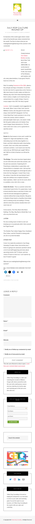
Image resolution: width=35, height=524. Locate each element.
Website (6, 340)
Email (6, 330)
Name (6, 321)
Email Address (17, 406)
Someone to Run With (19, 85)
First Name (10, 411)
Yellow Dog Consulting (17, 9)
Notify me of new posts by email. (15, 354)
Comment (7, 295)
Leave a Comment (25, 32)
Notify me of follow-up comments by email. (18, 349)
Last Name (10, 416)
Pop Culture (15, 280)
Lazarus (6, 106)
